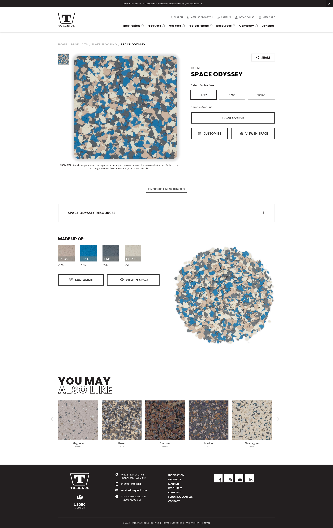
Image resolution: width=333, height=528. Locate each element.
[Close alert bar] (329, 3)
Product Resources (166, 189)
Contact (174, 501)
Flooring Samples (180, 496)
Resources (175, 488)
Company (174, 492)
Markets (174, 483)
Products (79, 44)
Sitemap (206, 522)
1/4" (204, 95)
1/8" (232, 95)
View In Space (256, 133)
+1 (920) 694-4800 (131, 484)
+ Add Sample (233, 118)
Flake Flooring (104, 44)
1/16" (261, 95)
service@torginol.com (134, 490)
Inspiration (176, 475)
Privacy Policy (192, 522)
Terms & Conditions (172, 522)
